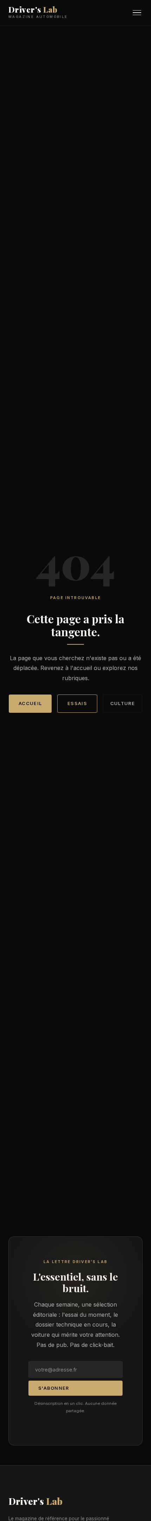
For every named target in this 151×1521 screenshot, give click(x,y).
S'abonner (53, 1388)
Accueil (30, 703)
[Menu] (137, 13)
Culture (122, 703)
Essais (77, 703)
